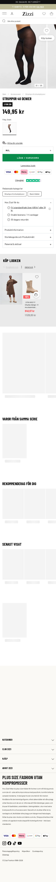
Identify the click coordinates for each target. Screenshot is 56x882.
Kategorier (7, 739)
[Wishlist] (47, 30)
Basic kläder (35, 194)
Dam (4, 94)
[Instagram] (4, 843)
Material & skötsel (13, 244)
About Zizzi (7, 768)
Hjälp (5, 758)
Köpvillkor (26, 851)
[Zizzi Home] (28, 13)
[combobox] (28, 21)
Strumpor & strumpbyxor (35, 94)
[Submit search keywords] (4, 21)
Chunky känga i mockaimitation (31, 305)
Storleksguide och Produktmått (19, 236)
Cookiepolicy (37, 851)
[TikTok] (14, 843)
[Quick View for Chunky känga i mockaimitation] (36, 295)
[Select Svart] (9, 128)
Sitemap (5, 854)
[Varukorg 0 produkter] (51, 13)
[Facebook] (9, 843)
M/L (8, 150)
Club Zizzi (6, 749)
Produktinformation (14, 229)
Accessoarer (16, 94)
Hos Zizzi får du (12, 202)
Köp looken (46, 38)
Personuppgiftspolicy (11, 851)
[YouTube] (20, 843)
